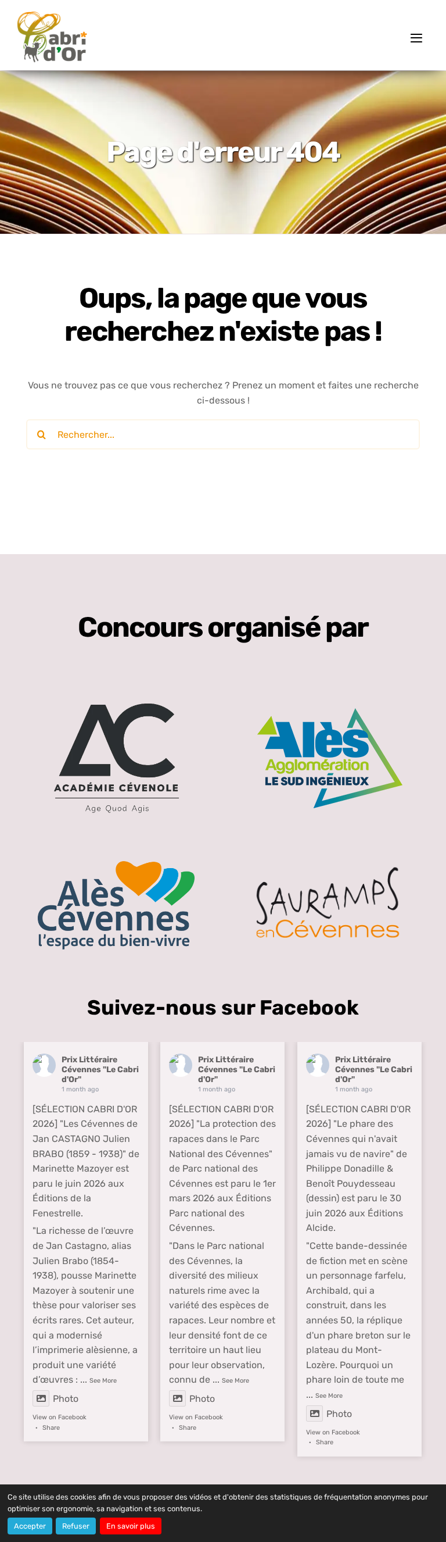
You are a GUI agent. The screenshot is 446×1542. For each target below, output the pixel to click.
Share (51, 1428)
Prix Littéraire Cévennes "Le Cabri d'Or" (100, 1069)
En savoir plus (130, 1526)
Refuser (75, 1526)
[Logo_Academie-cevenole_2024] (116, 683)
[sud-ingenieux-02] (329, 712)
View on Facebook (60, 1417)
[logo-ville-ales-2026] (116, 864)
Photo (65, 1398)
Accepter (30, 1526)
